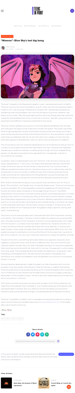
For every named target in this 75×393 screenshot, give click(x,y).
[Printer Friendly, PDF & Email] (6, 310)
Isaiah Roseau (10, 47)
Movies (14, 318)
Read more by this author (66, 354)
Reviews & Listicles (7, 36)
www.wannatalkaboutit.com (49, 302)
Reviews (20, 318)
